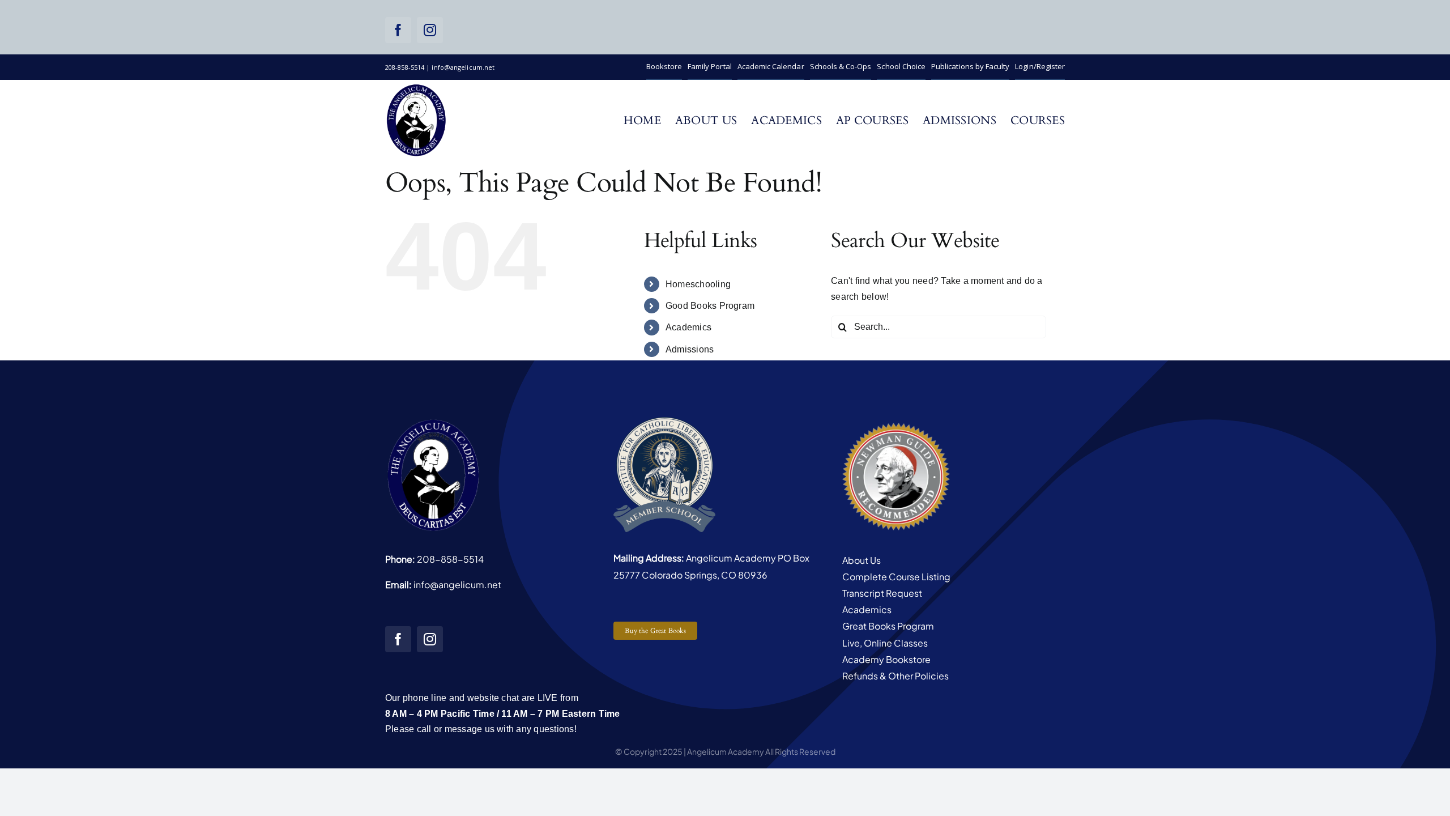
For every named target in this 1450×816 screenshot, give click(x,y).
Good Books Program (710, 306)
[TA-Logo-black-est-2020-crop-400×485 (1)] (416, 87)
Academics (688, 327)
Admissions (690, 349)
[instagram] (430, 30)
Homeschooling (698, 284)
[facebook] (398, 30)
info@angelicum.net (457, 584)
